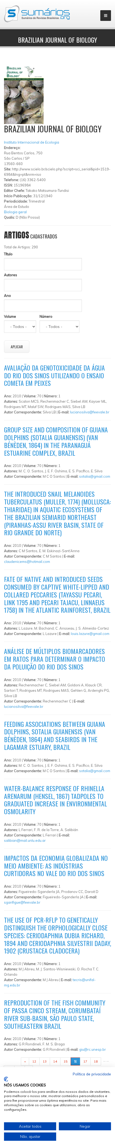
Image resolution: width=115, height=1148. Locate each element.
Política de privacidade (92, 1074)
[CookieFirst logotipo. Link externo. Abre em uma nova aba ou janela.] (6, 1079)
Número (46, 316)
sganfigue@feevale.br (22, 902)
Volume (10, 316)
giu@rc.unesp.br (92, 1049)
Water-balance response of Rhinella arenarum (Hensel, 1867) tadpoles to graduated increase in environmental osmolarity (55, 799)
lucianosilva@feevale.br (89, 412)
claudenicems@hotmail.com (27, 561)
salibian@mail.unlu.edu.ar (25, 840)
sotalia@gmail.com (94, 476)
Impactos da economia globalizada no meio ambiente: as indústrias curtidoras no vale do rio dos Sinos (56, 865)
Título (8, 254)
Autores (10, 275)
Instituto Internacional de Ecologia (31, 142)
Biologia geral (15, 212)
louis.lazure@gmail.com (90, 633)
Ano (7, 295)
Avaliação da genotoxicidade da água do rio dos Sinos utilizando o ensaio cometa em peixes (54, 375)
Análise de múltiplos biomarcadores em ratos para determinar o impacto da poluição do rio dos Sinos (54, 658)
